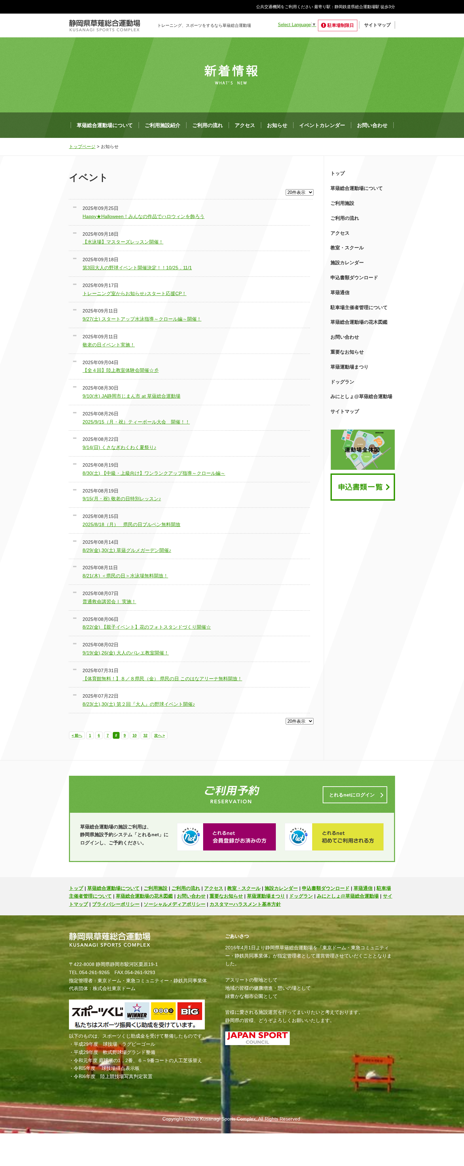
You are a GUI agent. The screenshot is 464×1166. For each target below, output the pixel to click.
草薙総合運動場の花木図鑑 (359, 322)
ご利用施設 (342, 203)
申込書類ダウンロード (354, 277)
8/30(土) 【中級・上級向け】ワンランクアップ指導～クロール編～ (154, 473)
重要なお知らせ (347, 352)
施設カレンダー (347, 262)
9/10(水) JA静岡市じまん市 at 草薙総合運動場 (131, 396)
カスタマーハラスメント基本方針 (245, 904)
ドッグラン (342, 381)
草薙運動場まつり (350, 367)
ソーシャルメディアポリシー (175, 904)
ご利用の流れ (207, 125)
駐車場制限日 (340, 25)
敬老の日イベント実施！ (109, 344)
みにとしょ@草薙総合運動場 (361, 396)
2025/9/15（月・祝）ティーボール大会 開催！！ (136, 422)
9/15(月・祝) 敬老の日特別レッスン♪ (122, 498)
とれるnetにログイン (352, 794)
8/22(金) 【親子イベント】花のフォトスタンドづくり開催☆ (147, 627)
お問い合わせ (372, 125)
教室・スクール (347, 247)
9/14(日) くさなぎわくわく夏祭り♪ (119, 447)
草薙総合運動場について (105, 125)
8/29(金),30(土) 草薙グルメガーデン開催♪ (127, 550)
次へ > (159, 735)
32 (145, 735)
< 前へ (77, 735)
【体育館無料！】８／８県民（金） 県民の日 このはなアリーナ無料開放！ (162, 678)
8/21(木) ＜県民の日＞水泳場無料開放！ (125, 575)
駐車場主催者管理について (359, 307)
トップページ (82, 146)
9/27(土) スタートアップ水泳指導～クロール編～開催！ (142, 319)
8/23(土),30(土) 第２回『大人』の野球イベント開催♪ (139, 704)
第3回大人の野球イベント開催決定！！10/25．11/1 (137, 267)
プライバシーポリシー (116, 904)
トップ (338, 173)
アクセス (245, 125)
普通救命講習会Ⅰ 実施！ (109, 601)
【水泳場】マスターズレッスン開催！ (123, 242)
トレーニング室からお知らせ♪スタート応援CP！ (134, 293)
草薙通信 (340, 292)
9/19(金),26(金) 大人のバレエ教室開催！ (126, 653)
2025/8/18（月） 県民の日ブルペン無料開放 (131, 524)
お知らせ (277, 125)
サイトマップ (377, 25)
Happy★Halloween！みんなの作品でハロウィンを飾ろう (143, 216)
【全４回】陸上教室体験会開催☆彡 (121, 370)
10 (134, 735)
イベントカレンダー (322, 125)
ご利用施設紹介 (162, 125)
